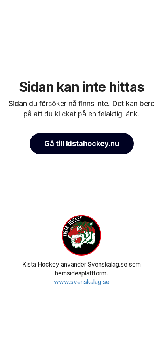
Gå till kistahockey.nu (81, 143)
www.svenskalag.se (82, 282)
